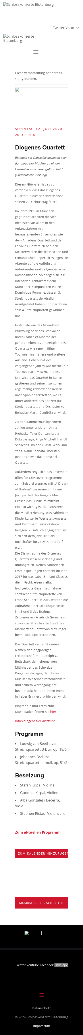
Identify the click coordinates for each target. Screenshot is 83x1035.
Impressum (41, 1026)
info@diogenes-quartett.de (35, 721)
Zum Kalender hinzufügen (44, 853)
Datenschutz (41, 1008)
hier (53, 712)
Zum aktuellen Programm (38, 832)
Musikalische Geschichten (41, 903)
